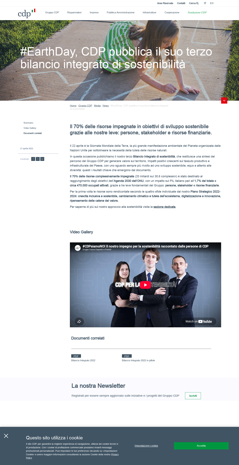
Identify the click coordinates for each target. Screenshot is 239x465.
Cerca (192, 3)
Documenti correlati (33, 133)
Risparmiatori (74, 12)
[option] (145, 284)
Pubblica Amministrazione (120, 12)
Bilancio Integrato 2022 (83, 360)
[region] (119, 446)
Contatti (181, 3)
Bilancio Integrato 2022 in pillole (138, 360)
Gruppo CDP (52, 12)
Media (97, 105)
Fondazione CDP (197, 13)
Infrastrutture (149, 12)
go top (224, 100)
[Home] (19, 12)
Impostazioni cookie (146, 445)
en (211, 3)
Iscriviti (193, 395)
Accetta (201, 445)
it (205, 3)
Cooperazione (172, 12)
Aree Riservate (165, 3)
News (106, 105)
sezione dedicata (164, 206)
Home (73, 105)
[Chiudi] (6, 436)
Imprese (94, 12)
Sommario (28, 122)
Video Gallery (30, 128)
